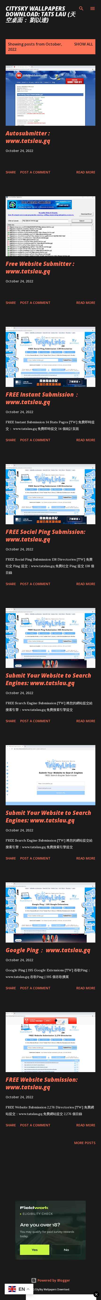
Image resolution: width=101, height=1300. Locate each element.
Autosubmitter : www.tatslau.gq (28, 137)
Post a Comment (35, 172)
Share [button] (11, 172)
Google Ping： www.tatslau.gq (48, 950)
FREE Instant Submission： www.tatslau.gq (42, 398)
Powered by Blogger (53, 1280)
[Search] (81, 8)
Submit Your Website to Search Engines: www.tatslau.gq (48, 679)
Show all (83, 44)
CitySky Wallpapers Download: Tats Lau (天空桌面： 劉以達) (40, 14)
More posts (84, 1143)
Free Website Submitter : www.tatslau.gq (40, 267)
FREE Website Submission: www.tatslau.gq (42, 1083)
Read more (85, 172)
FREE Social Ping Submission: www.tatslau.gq (45, 535)
